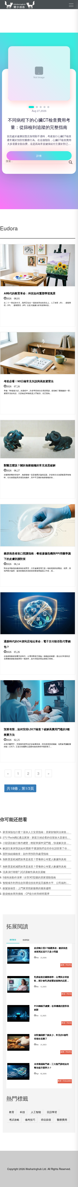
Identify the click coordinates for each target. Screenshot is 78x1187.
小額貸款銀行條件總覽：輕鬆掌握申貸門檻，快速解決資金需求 (37, 843)
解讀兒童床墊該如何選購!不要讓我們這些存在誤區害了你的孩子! (37, 848)
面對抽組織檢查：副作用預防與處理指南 (25, 853)
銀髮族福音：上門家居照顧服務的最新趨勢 (27, 888)
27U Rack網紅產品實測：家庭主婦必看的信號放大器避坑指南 (37, 837)
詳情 (39, 156)
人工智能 (36, 1112)
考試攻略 (14, 1119)
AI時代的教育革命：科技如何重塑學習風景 (30, 293)
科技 (22, 1112)
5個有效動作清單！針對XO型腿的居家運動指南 (29, 877)
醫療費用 (62, 1119)
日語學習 (52, 1112)
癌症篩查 (46, 1119)
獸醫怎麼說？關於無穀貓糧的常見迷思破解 (30, 465)
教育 (11, 1112)
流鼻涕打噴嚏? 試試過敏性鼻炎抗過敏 (24, 872)
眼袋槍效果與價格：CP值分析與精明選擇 (26, 893)
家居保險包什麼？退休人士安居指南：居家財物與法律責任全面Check (37, 832)
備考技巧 (30, 1119)
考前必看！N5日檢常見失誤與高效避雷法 (29, 381)
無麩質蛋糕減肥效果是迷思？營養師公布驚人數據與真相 (34, 859)
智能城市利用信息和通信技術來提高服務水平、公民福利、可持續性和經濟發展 (37, 882)
